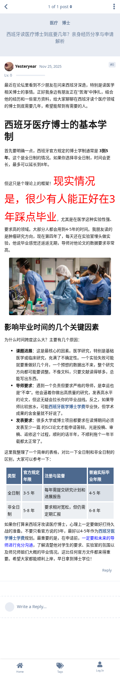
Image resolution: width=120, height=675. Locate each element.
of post (58, 6)
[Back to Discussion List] (6, 6)
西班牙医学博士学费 (67, 406)
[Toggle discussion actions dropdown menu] (114, 6)
